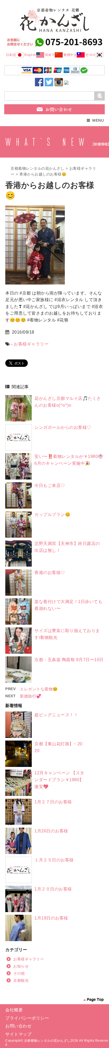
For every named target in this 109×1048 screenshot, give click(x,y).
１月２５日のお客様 (54, 860)
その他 (19, 973)
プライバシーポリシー (27, 1018)
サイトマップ (18, 1034)
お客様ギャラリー (31, 344)
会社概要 (14, 1010)
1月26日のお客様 (51, 831)
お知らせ (21, 966)
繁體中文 (70, 55)
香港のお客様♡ (49, 572)
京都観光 (21, 980)
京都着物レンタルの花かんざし (37, 168)
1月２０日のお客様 (53, 889)
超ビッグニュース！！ (56, 715)
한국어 (90, 55)
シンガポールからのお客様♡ (62, 427)
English (30, 55)
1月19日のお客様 (51, 918)
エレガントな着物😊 (39, 689)
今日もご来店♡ (49, 485)
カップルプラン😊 (52, 514)
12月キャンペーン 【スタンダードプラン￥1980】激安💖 (59, 780)
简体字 (50, 55)
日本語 (11, 55)
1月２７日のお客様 (53, 802)
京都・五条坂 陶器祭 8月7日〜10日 (69, 659)
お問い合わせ (18, 1026)
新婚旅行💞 (31, 696)
